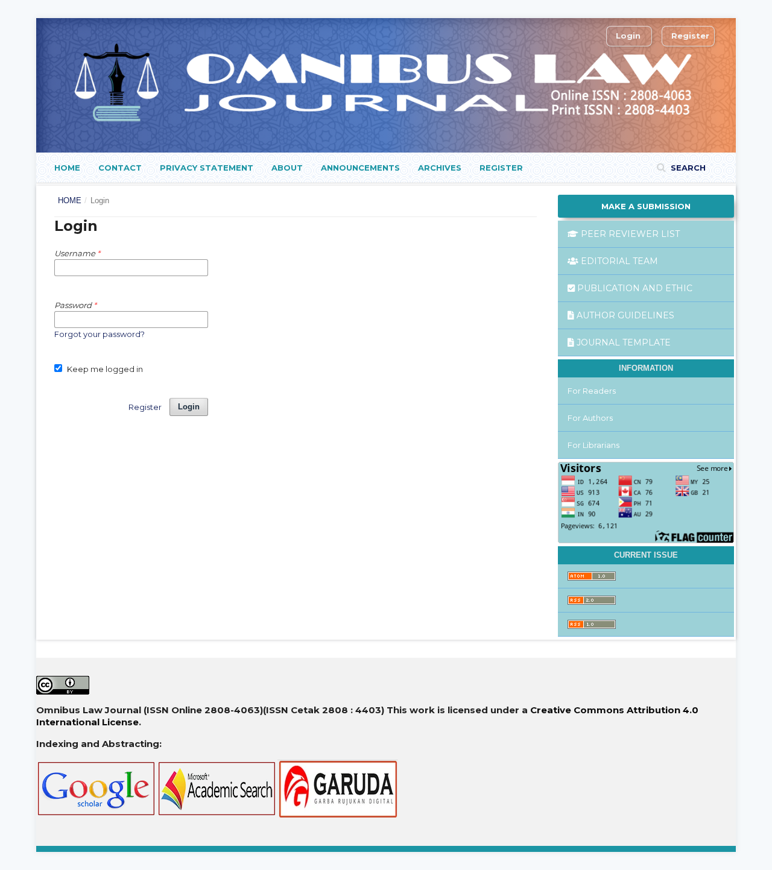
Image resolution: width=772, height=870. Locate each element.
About (287, 167)
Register (501, 167)
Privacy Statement (206, 167)
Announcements (360, 167)
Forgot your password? (99, 334)
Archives (439, 167)
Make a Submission (646, 206)
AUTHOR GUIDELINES (625, 315)
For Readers (592, 391)
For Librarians (593, 445)
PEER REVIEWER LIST (630, 234)
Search (687, 167)
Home (67, 167)
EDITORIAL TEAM (619, 261)
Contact (120, 167)
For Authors (590, 418)
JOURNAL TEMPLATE (624, 342)
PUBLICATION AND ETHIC (634, 288)
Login (628, 35)
